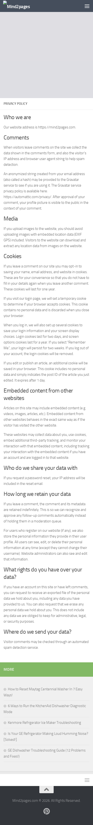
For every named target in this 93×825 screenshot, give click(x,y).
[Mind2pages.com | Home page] (21, 6)
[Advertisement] (46, 49)
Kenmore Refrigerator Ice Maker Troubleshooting (44, 722)
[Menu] (87, 6)
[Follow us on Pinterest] (46, 811)
